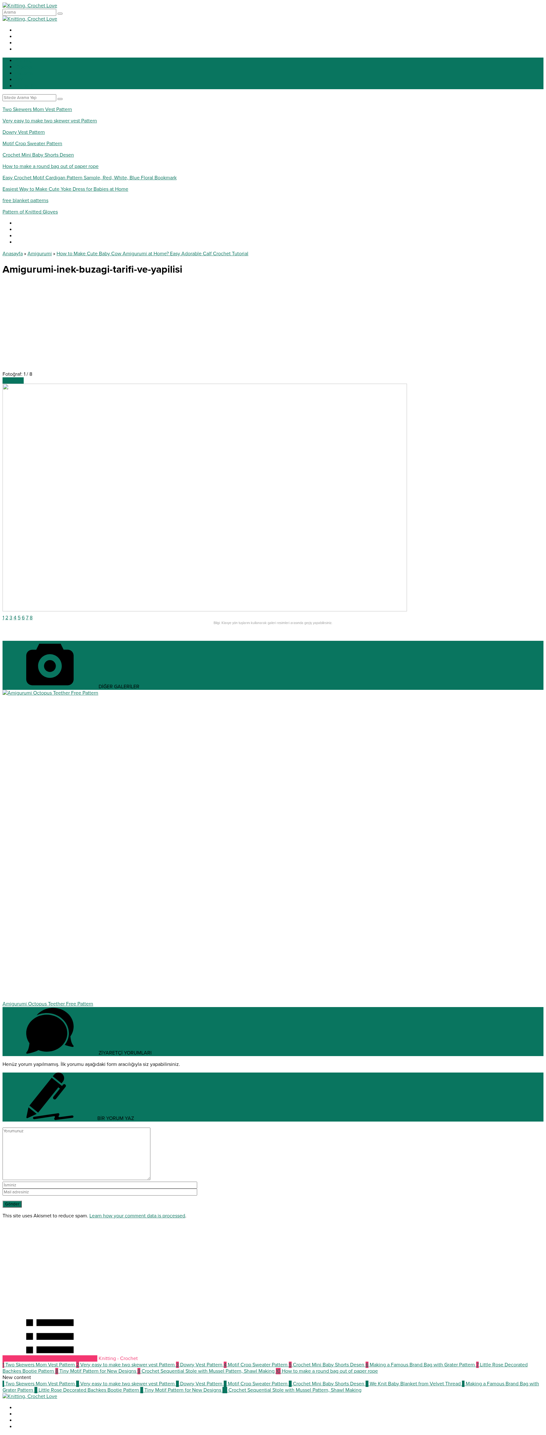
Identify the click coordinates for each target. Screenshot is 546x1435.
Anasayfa (13, 254)
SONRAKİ (13, 380)
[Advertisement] (192, 326)
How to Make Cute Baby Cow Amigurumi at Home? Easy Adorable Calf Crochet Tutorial (152, 254)
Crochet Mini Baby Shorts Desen (38, 155)
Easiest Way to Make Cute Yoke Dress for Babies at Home (65, 189)
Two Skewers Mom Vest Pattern (37, 109)
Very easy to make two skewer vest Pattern (50, 121)
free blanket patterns (25, 200)
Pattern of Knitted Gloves (30, 212)
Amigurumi (39, 254)
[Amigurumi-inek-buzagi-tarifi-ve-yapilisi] (205, 610)
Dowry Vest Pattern (24, 132)
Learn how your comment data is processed (137, 1216)
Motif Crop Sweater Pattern (32, 143)
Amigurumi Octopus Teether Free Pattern (48, 1004)
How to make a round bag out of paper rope (51, 166)
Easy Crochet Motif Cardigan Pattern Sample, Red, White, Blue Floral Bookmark (90, 178)
